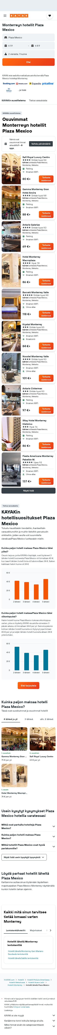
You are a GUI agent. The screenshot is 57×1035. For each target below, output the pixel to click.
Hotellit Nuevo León (36, 982)
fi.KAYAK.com (9, 980)
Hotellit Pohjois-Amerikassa (38, 980)
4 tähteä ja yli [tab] (11, 719)
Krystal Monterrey (32, 324)
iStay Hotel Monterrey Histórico (34, 422)
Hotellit (21, 980)
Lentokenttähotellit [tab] (15, 930)
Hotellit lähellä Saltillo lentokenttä (23, 958)
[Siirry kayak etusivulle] (19, 15)
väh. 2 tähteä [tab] (46, 719)
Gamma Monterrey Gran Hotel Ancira (36, 191)
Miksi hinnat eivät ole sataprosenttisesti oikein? (24, 1026)
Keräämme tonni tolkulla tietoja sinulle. (24, 1020)
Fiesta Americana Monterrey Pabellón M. (38, 458)
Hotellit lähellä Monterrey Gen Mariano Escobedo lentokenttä (25, 952)
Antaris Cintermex (32, 388)
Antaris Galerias (31, 224)
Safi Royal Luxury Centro (36, 157)
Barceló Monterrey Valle (36, 292)
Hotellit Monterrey (15, 985)
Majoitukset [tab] (36, 930)
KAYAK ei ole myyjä (14, 1015)
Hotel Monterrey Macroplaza (31, 258)
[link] (28, 685)
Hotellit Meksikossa (17, 982)
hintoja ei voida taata (21, 1007)
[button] (5, 15)
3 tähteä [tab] (29, 719)
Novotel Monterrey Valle (36, 356)
